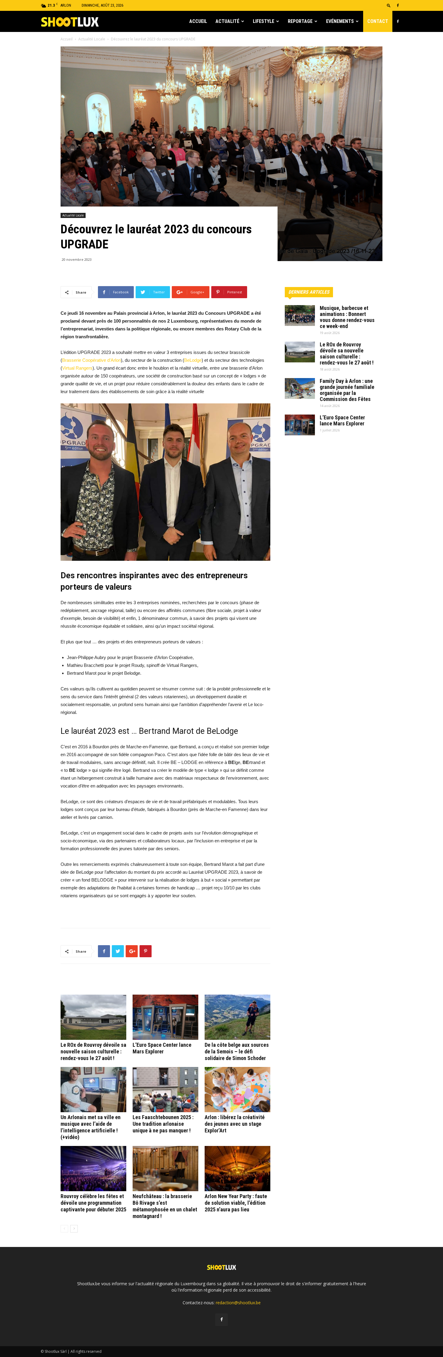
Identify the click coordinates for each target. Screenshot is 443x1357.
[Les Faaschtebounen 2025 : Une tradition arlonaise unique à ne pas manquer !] (165, 1089)
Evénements (340, 21)
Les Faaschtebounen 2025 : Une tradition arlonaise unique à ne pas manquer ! (163, 1124)
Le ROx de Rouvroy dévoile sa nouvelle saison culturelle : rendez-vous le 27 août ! (93, 1051)
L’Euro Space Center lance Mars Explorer (162, 1048)
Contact (377, 21)
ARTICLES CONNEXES (85, 981)
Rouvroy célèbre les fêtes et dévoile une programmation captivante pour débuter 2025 (93, 1203)
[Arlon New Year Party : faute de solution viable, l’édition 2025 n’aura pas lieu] (237, 1168)
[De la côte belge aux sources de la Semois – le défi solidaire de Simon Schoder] (237, 1017)
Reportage (300, 21)
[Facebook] (397, 5)
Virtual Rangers (77, 368)
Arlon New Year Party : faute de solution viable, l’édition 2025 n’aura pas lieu (236, 1203)
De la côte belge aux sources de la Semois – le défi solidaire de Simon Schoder (237, 1051)
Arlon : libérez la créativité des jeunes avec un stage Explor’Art (235, 1124)
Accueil (198, 21)
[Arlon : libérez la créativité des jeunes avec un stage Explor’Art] (237, 1089)
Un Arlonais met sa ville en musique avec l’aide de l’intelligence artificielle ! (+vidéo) (91, 1127)
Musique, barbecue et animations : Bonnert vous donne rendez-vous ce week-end (347, 317)
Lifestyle (263, 21)
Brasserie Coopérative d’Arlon (91, 360)
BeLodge (193, 360)
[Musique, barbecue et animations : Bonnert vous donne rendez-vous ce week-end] (300, 315)
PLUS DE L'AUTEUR (133, 981)
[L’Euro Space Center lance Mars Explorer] (165, 1017)
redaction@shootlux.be (238, 1302)
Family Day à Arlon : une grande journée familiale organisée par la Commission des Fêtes (347, 390)
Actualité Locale (91, 39)
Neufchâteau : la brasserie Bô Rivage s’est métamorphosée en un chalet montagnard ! (165, 1206)
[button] (388, 5)
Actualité (227, 21)
